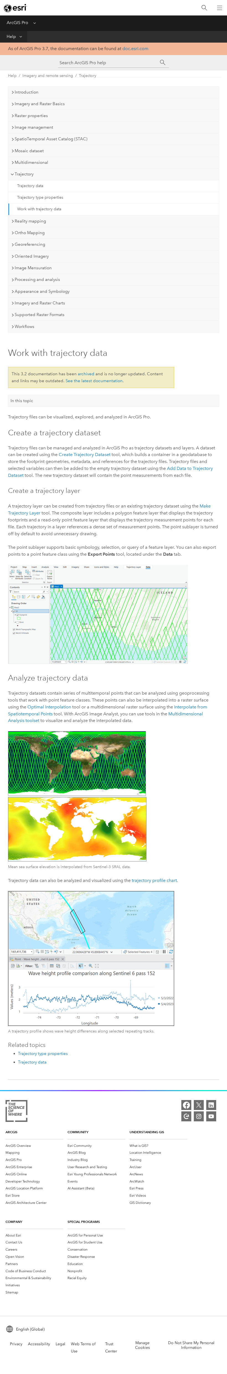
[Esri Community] (186, 1116)
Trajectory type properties (40, 197)
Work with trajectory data (39, 209)
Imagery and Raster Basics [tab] (40, 103)
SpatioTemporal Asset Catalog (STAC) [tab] (51, 138)
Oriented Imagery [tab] (32, 256)
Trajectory (87, 75)
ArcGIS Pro (17, 22)
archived (86, 373)
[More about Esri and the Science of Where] (16, 1112)
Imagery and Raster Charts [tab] (40, 303)
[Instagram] (199, 1116)
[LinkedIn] (211, 1105)
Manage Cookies (142, 1345)
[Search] (204, 7)
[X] (199, 1105)
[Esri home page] (15, 8)
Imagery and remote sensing (47, 75)
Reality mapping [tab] (30, 221)
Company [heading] (14, 1222)
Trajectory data (30, 185)
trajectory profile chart (154, 880)
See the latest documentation (94, 380)
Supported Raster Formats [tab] (40, 314)
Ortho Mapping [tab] (30, 232)
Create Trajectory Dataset (84, 454)
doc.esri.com (135, 48)
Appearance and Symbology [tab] (42, 291)
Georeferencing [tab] (30, 244)
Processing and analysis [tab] (37, 279)
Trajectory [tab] (24, 174)
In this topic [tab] (22, 400)
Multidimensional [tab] (31, 162)
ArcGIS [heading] (11, 1132)
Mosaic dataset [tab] (29, 150)
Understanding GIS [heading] (147, 1132)
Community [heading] (78, 1132)
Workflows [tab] (24, 326)
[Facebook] (186, 1105)
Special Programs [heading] (84, 1222)
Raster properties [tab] (31, 115)
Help (11, 36)
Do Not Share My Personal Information (191, 1345)
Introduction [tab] (26, 92)
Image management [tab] (34, 127)
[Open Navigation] (219, 7)
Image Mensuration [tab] (33, 267)
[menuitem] (34, 1145)
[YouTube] (211, 1116)
